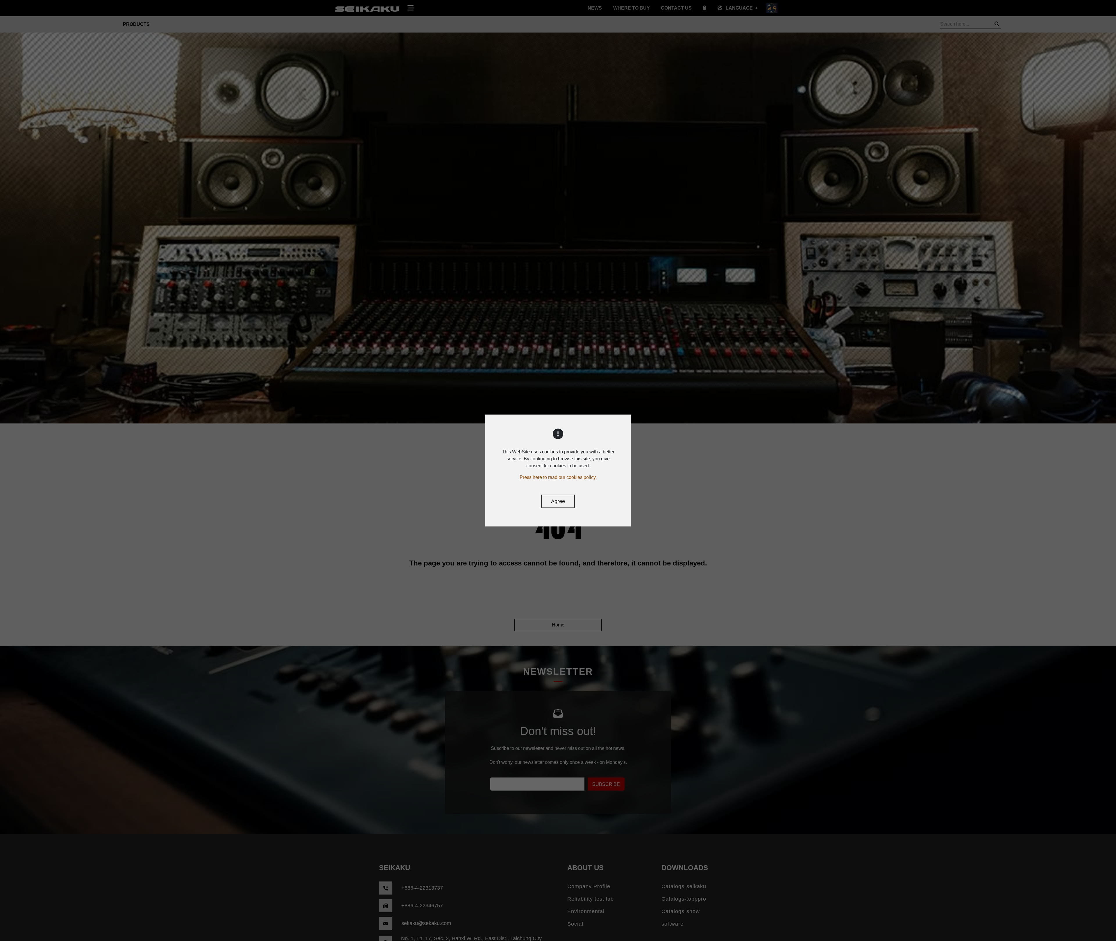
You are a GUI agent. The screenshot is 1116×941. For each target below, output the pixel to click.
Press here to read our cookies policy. (558, 477)
